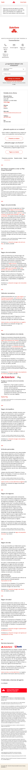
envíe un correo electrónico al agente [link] (14, 481)
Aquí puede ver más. (6, 580)
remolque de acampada (7, 298)
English (2, 2)
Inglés (5, 106)
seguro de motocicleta (11, 268)
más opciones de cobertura (12, 269)
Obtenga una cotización (14, 78)
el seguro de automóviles (15, 209)
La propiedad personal (17, 346)
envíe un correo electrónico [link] (12, 672)
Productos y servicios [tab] (7, 158)
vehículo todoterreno (6, 299)
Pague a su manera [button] (14, 152)
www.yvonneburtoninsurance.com (12, 112)
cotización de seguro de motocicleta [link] (17, 283)
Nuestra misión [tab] (18, 158)
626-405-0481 (7, 117)
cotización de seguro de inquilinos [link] (16, 439)
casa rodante (20, 296)
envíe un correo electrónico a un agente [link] (15, 322)
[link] (14, 47)
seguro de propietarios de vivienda (10, 340)
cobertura (19, 212)
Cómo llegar (7, 102)
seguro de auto (12, 263)
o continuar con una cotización (14, 81)
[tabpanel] (14, 107)
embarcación (19, 298)
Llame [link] (2, 322)
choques (3, 214)
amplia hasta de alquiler (13, 214)
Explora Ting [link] (4, 396)
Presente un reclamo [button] (14, 138)
